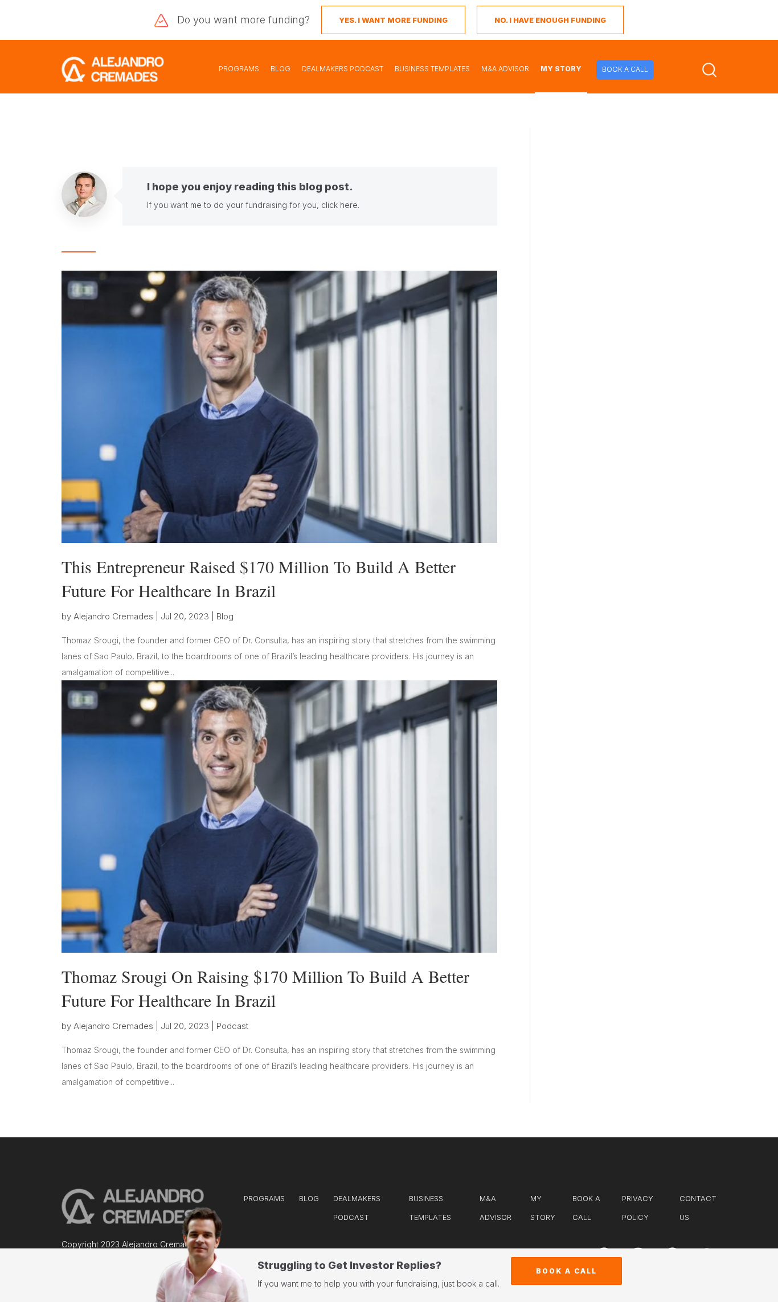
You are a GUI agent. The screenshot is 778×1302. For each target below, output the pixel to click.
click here (339, 205)
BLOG (280, 68)
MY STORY (561, 68)
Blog (225, 616)
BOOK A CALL (625, 69)
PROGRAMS (239, 68)
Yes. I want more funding (393, 20)
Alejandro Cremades (113, 616)
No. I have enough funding (550, 20)
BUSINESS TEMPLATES (432, 68)
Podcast (232, 1026)
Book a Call (566, 1271)
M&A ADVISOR (505, 68)
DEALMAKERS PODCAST (342, 68)
